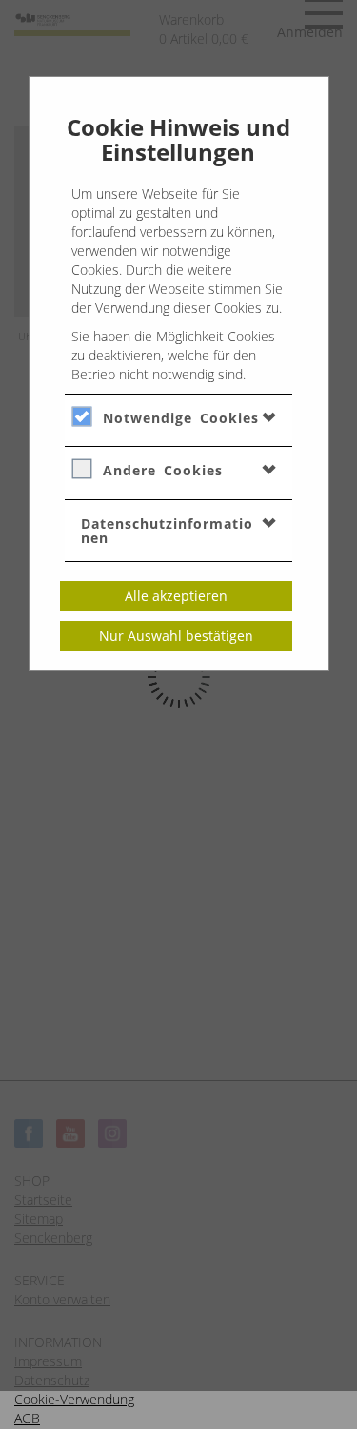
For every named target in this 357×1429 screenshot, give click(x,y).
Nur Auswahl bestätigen (176, 636)
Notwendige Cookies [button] (181, 418)
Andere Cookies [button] (163, 470)
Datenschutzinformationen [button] (167, 530)
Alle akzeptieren (176, 596)
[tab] (178, 417)
